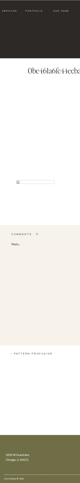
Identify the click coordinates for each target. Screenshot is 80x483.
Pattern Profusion (33, 353)
